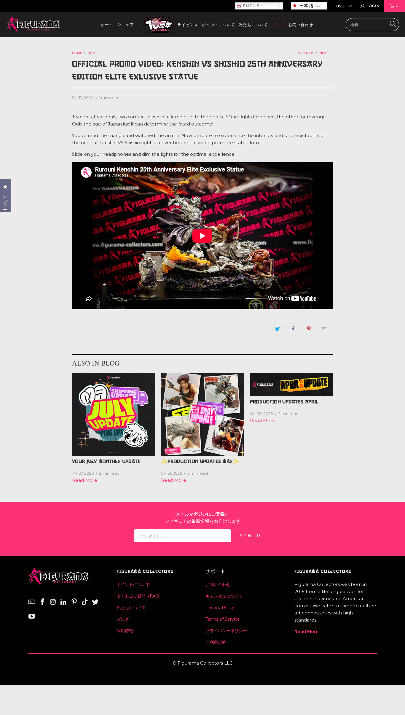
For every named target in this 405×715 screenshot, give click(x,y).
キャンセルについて (224, 596)
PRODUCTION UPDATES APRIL (284, 402)
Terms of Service (222, 619)
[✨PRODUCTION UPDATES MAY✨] (202, 414)
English (252, 5)
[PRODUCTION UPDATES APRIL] (291, 384)
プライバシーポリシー (226, 630)
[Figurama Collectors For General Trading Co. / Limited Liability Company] (33, 25)
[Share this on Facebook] (293, 329)
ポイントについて (133, 584)
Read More (84, 480)
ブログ (123, 619)
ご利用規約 (215, 642)
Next (324, 53)
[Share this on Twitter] (277, 329)
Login (373, 6)
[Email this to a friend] (324, 329)
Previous (305, 53)
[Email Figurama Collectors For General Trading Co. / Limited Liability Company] (32, 602)
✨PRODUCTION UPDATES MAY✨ (200, 461)
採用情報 (125, 630)
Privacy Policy (219, 607)
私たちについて (131, 607)
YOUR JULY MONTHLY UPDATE (106, 461)
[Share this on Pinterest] (308, 329)
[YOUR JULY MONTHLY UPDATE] (113, 414)
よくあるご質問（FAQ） (140, 596)
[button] (309, 5)
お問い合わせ (217, 584)
